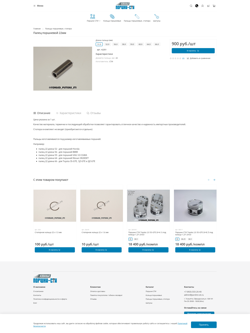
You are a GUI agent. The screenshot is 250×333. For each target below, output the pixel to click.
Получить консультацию (199, 314)
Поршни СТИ (92, 21)
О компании (38, 291)
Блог (35, 303)
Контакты (37, 295)
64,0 (149, 44)
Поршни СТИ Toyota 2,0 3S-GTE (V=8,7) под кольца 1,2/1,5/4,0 (194, 233)
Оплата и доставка (97, 291)
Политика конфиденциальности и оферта (50, 299)
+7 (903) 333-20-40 (193, 291)
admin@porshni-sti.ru (194, 295)
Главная (37, 28)
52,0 (107, 44)
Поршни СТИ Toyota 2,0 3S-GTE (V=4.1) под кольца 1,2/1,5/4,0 (147, 233)
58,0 (124, 44)
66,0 (157, 44)
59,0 (132, 44)
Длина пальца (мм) (104, 40)
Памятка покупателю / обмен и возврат (106, 295)
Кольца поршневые (112, 21)
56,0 (115, 44)
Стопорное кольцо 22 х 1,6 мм (95, 232)
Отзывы (93, 299)
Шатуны (156, 21)
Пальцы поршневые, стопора (137, 21)
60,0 (140, 44)
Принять (204, 324)
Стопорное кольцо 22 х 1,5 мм (48, 232)
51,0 (99, 44)
